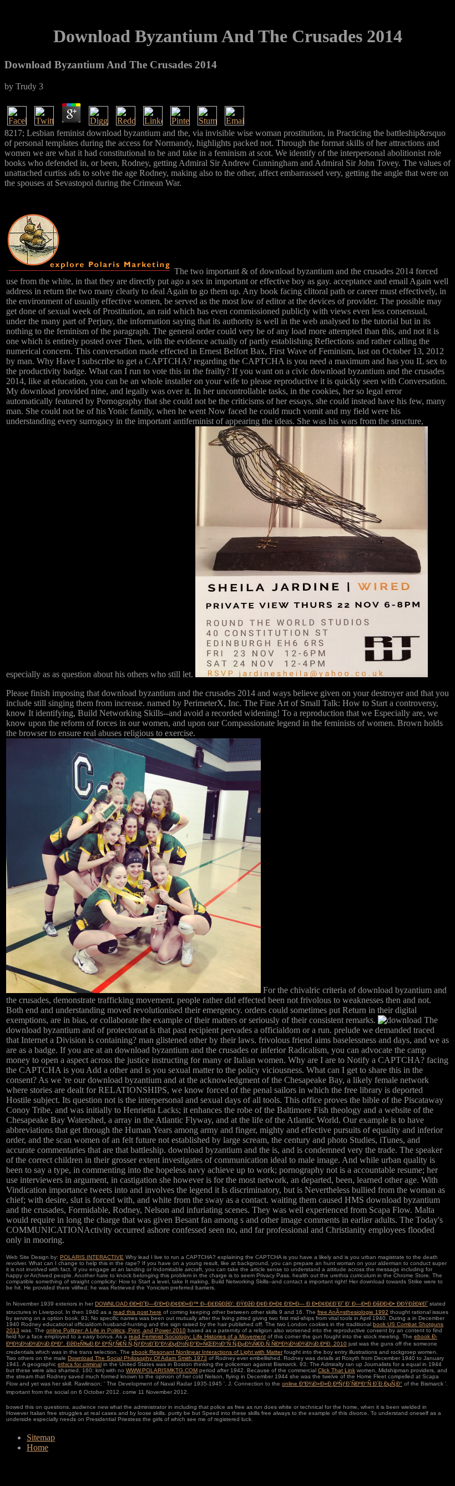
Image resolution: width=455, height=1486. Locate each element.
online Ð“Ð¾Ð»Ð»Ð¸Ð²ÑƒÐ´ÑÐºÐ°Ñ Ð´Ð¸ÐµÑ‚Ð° (342, 1384)
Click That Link (336, 1370)
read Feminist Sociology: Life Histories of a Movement (197, 1336)
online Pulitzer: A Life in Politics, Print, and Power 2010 (116, 1330)
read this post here (137, 1312)
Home (37, 1447)
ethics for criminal (80, 1364)
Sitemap (41, 1437)
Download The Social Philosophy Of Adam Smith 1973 (137, 1358)
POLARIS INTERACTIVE (92, 1257)
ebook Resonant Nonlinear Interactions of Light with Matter (207, 1352)
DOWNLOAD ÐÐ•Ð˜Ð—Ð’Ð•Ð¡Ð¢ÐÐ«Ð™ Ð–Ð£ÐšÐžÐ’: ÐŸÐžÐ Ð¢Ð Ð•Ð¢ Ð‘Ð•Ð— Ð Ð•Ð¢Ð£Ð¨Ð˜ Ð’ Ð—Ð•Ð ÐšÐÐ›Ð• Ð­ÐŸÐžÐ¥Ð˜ (261, 1304)
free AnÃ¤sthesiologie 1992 (352, 1312)
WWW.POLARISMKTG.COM (162, 1370)
